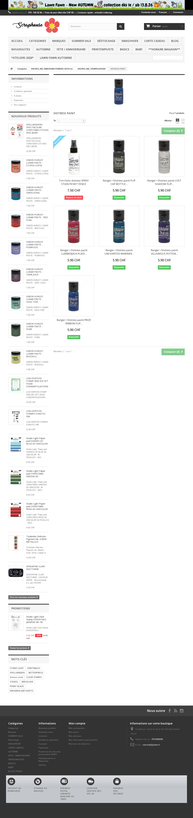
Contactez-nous (148, 12)
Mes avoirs (74, 732)
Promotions (20, 608)
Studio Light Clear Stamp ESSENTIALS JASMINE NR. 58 (36, 619)
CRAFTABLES (33, 668)
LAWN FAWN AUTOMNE (56, 58)
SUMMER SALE (81, 41)
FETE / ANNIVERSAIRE (71, 49)
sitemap (42, 765)
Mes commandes (76, 728)
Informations (22, 78)
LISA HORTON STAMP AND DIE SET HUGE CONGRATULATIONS (37, 382)
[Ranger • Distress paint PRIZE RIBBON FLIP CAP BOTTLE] (74, 296)
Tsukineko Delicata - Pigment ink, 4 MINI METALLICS (36, 539)
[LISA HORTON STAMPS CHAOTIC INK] (15, 417)
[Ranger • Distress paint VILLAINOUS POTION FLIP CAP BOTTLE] (164, 226)
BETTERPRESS (35, 673)
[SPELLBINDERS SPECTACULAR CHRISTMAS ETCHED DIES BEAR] (15, 131)
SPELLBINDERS (17, 673)
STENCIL (14, 682)
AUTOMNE (43, 49)
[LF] (96, 5)
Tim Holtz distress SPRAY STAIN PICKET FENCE (74, 182)
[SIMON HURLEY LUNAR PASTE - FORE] (15, 330)
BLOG (175, 41)
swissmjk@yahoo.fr (151, 745)
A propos (17, 96)
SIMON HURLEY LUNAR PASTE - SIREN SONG (34, 190)
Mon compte (77, 723)
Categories (37, 41)
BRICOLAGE (27, 682)
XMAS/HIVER (130, 41)
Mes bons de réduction (79, 744)
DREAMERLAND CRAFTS (21, 691)
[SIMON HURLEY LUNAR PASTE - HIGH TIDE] (15, 302)
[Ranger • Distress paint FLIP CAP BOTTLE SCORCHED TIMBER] (119, 156)
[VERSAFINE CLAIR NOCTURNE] (15, 572)
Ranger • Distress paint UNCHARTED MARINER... (119, 251)
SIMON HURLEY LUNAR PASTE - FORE (34, 326)
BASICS (124, 49)
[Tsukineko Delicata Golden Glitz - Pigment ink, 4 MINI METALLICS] (15, 542)
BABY (138, 49)
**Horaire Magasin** (164, 49)
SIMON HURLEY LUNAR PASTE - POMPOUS (34, 244)
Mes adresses (75, 736)
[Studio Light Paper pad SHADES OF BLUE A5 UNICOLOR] (15, 444)
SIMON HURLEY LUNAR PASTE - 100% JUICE (34, 272)
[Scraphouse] (36, 25)
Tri (55, 121)
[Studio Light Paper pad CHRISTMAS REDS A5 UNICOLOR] (15, 510)
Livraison (17, 87)
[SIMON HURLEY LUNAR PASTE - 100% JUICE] (15, 275)
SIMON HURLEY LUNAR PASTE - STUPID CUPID (34, 162)
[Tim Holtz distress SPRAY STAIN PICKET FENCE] (74, 156)
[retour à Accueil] (11, 69)
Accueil (17, 41)
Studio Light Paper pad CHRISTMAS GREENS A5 (35, 473)
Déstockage (106, 41)
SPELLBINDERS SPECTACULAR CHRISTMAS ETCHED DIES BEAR (37, 128)
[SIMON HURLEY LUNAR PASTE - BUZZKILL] (15, 357)
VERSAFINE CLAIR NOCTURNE (35, 568)
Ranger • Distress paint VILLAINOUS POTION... (164, 251)
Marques (59, 41)
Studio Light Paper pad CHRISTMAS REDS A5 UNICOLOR (37, 506)
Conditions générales (22, 91)
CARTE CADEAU (154, 41)
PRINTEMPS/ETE (103, 49)
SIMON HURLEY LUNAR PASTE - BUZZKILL (34, 353)
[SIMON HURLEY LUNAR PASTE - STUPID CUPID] (15, 166)
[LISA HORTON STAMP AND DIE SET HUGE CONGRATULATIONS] (15, 384)
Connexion (178, 12)
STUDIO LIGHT (17, 668)
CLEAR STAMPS (34, 677)
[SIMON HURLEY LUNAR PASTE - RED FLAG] (15, 221)
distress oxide (16, 677)
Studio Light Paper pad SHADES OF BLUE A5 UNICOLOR (37, 441)
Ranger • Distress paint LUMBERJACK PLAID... (73, 251)
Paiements (18, 100)
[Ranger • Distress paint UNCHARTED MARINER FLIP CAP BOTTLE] (119, 226)
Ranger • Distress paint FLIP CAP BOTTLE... (119, 182)
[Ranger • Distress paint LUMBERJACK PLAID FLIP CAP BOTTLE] (74, 226)
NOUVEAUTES (20, 49)
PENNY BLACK (17, 686)
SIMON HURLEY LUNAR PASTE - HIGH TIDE (34, 299)
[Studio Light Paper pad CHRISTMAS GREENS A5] (15, 477)
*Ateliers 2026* (22, 58)
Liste (183, 123)
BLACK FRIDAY (15, 771)
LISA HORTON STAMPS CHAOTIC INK (36, 413)
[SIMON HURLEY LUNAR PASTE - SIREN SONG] (15, 193)
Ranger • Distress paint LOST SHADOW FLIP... (164, 182)
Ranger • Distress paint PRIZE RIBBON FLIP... (74, 321)
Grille (177, 123)
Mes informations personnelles (83, 740)
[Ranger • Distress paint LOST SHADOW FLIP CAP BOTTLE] (164, 156)
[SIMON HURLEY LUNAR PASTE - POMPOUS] (15, 248)
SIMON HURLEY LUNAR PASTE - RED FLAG (37, 217)
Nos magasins (19, 105)
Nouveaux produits (26, 116)
